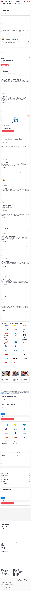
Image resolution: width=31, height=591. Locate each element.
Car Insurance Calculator (4, 477)
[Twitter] (6, 526)
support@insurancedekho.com (6, 528)
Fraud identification (3, 545)
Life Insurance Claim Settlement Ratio (5, 569)
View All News (3, 384)
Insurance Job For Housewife (16, 573)
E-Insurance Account (18, 538)
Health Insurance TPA (3, 513)
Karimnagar (2, 463)
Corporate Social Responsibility (4, 551)
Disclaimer (2, 546)
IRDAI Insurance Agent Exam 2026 (17, 572)
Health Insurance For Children (19, 514)
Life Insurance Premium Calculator (5, 574)
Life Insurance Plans (3, 572)
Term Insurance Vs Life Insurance (5, 570)
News (24, 1)
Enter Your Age (3, 54)
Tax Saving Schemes (3, 540)
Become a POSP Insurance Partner (17, 567)
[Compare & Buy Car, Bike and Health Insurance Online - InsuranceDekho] (4, 1)
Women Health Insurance (11, 514)
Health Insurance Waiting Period (24, 515)
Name (3, 416)
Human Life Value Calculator (5, 473)
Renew (19, 1)
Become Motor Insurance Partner (17, 568)
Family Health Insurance (17, 513)
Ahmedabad (3, 455)
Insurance (10, 1)
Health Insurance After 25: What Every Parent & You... (15, 377)
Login (28, 1)
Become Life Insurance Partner (16, 570)
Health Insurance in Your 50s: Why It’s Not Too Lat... (24, 377)
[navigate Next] (30, 376)
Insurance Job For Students (16, 574)
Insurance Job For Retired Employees (17, 575)
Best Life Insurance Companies (4, 571)
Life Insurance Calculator (4, 481)
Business (2, 538)
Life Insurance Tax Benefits (4, 573)
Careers (1, 550)
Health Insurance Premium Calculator (6, 475)
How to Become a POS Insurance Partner (18, 571)
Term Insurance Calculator (5, 483)
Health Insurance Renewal (10, 513)
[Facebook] (1, 526)
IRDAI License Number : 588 (22, 579)
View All (2, 407)
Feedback (2, 544)
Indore (2, 457)
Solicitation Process (3, 548)
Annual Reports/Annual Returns (4, 547)
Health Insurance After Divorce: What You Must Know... (5, 377)
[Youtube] (2, 526)
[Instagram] (3, 526)
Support (22, 1)
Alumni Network (2, 549)
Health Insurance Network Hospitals (14, 515)
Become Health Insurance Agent (5, 490)
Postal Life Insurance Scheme (4, 567)
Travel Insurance (3, 539)
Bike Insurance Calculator (4, 479)
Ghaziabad (2, 458)
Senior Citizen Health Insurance (24, 513)
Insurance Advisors (15, 1)
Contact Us (2, 543)
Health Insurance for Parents (4, 514)
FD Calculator (3, 485)
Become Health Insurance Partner (17, 569)
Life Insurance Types (3, 568)
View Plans (7, 419)
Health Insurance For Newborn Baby (5, 515)
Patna (2, 460)
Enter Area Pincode (26, 58)
